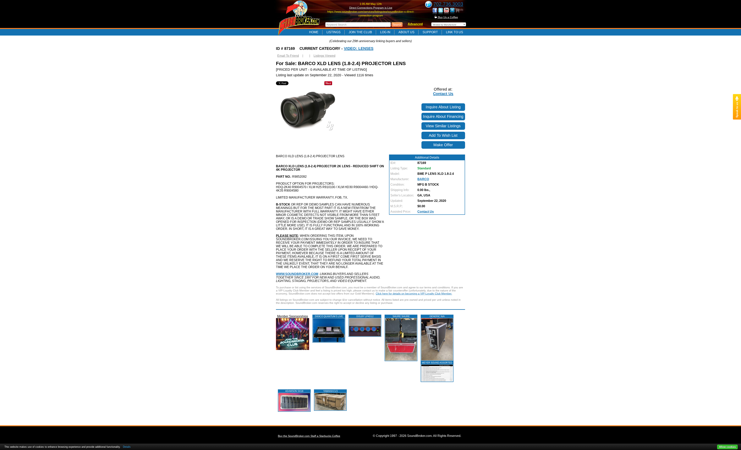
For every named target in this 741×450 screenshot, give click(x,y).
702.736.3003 (448, 4)
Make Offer (443, 145)
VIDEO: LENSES (358, 48)
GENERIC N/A (437, 316)
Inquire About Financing (443, 116)
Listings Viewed (324, 55)
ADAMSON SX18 (294, 391)
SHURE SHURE (401, 316)
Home (313, 32)
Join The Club (360, 32)
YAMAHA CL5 (330, 391)
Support (430, 32)
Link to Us (454, 32)
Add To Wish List (443, 135)
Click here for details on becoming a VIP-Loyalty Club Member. (414, 293)
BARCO (423, 179)
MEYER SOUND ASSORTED (437, 362)
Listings (334, 32)
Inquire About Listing (443, 107)
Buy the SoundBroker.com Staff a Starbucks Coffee (309, 435)
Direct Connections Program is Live (370, 7)
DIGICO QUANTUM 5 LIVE (329, 316)
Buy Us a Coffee (447, 17)
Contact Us (443, 94)
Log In (385, 32)
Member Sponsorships (292, 316)
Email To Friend (288, 55)
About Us (406, 32)
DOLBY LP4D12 (365, 316)
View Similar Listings (443, 126)
